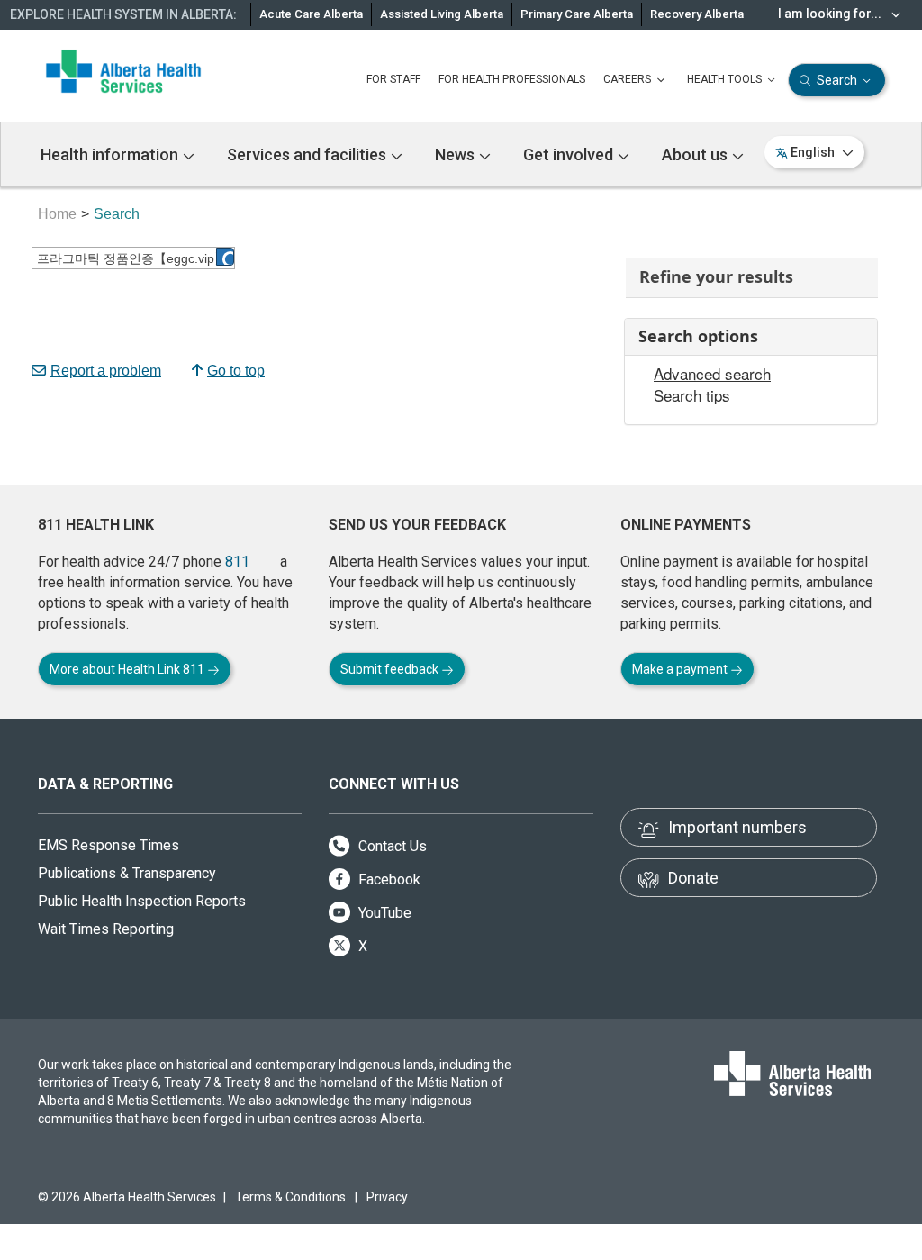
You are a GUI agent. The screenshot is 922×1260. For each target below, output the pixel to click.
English (812, 152)
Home (57, 214)
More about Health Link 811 (128, 669)
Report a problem (105, 370)
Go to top (236, 370)
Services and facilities (308, 154)
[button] (225, 257)
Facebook (387, 879)
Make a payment (681, 669)
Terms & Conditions (290, 1197)
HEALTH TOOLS (725, 79)
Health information (111, 154)
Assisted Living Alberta (441, 14)
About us (696, 154)
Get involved (570, 154)
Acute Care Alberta (311, 14)
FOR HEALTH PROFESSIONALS (511, 79)
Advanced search (712, 374)
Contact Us (391, 846)
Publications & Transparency (127, 873)
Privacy (387, 1197)
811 (237, 561)
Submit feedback (390, 669)
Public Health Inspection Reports (142, 901)
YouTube (383, 912)
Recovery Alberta (697, 14)
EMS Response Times (108, 845)
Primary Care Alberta (576, 14)
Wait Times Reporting (106, 929)
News (456, 154)
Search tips (692, 395)
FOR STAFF (393, 79)
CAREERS (628, 79)
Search (837, 80)
